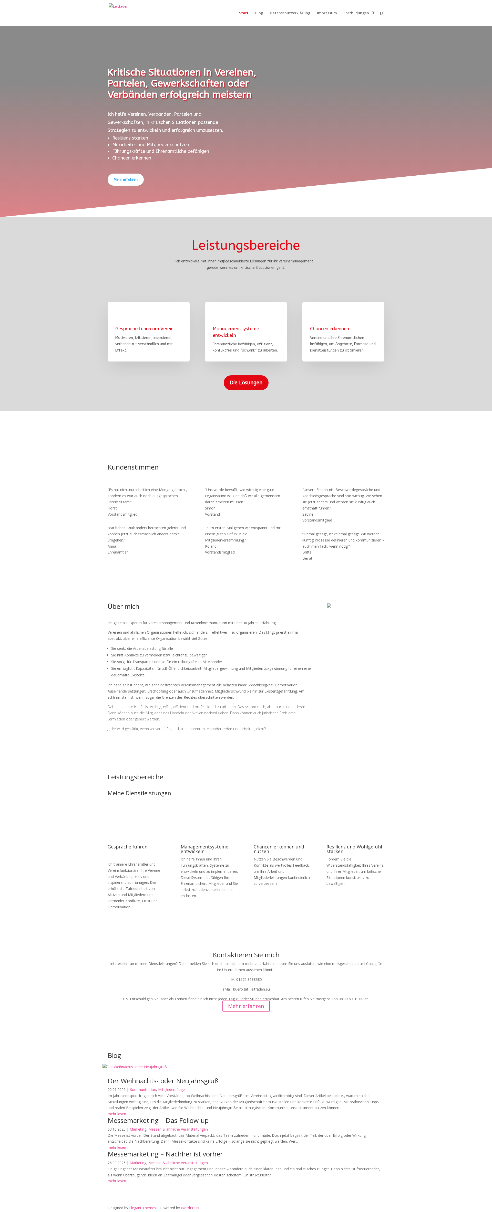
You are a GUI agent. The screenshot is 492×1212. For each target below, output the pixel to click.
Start (244, 13)
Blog (259, 13)
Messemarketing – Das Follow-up (158, 1120)
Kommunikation (143, 1089)
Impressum (327, 13)
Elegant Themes (142, 1207)
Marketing (138, 1129)
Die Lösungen (246, 383)
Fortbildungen (356, 13)
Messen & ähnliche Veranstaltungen (178, 1129)
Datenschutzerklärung (290, 13)
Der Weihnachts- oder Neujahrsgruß (163, 1080)
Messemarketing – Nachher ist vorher (165, 1153)
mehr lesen (117, 1113)
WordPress (190, 1207)
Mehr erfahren (126, 179)
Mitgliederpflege (171, 1089)
